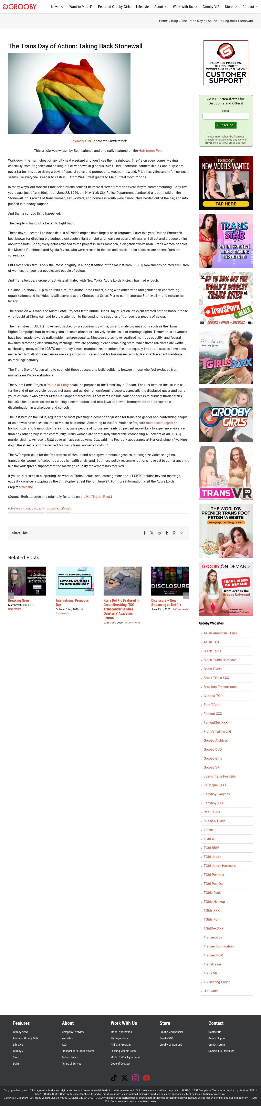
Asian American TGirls (220, 633)
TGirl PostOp (213, 884)
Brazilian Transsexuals (220, 687)
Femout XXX (213, 714)
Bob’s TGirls (212, 669)
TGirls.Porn (212, 919)
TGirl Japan (212, 857)
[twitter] (124, 1077)
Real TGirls (212, 812)
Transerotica (213, 937)
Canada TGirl (213, 696)
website (27, 487)
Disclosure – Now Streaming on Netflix (118, 602)
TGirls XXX (212, 910)
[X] (152, 533)
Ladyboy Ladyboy (217, 794)
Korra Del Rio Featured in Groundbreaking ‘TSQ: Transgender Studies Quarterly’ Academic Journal (74, 609)
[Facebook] (144, 533)
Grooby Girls (213, 758)
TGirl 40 (210, 839)
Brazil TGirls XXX (216, 678)
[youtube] (146, 1077)
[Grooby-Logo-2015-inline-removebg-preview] (20, 5)
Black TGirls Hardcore (220, 660)
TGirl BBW (211, 848)
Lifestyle (66, 508)
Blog (174, 21)
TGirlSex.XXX (213, 928)
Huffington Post (151, 151)
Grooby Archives (216, 740)
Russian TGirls (214, 821)
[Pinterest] (174, 533)
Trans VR (210, 973)
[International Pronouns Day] (27, 568)
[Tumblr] (166, 533)
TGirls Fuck (212, 893)
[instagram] (135, 1077)
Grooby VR (211, 767)
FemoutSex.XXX (216, 722)
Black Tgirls (212, 651)
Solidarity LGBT (82, 141)
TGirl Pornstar (214, 875)
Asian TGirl (212, 642)
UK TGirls (211, 991)
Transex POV (213, 955)
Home (163, 21)
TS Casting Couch (217, 982)
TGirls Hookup (214, 902)
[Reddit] (159, 533)
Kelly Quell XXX (215, 785)
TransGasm (212, 964)
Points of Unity (58, 385)
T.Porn (208, 830)
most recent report (159, 423)
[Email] (181, 533)
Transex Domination (219, 946)
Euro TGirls (212, 705)
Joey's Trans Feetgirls (220, 776)
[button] (11, 595)
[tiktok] (114, 1077)
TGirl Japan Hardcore (220, 866)
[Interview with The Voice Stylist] (170, 568)
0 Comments (85, 622)
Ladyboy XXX (214, 803)
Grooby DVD (213, 749)
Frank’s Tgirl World (217, 731)
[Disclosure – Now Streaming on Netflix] (123, 568)
